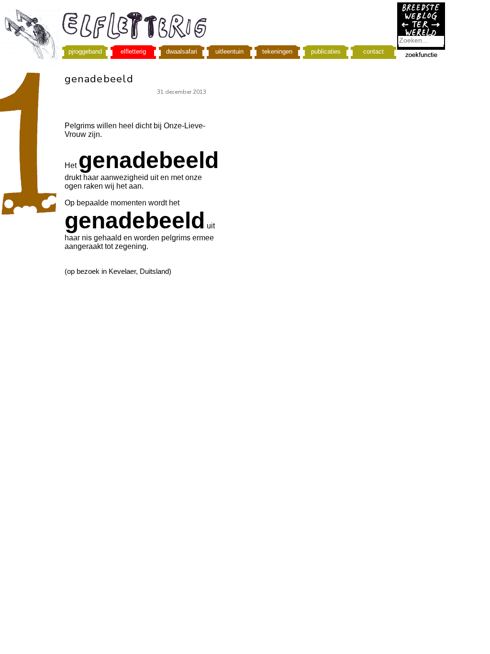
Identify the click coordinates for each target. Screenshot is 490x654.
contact (373, 51)
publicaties (326, 51)
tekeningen (277, 51)
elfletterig (133, 51)
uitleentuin (229, 51)
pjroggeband (85, 51)
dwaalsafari (181, 51)
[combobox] (421, 40)
